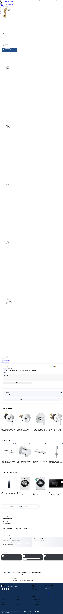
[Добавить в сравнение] (61, 366)
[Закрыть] (1, 3)
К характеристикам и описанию (8, 385)
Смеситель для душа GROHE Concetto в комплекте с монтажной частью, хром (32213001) (23, 430)
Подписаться (14, 578)
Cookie (33, 602)
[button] (3, 418)
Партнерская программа (35, 604)
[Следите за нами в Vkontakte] (4, 589)
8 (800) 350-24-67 (34, 589)
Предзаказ (18, 382)
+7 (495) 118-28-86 (34, 586)
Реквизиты (18, 604)
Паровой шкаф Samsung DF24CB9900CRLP (8, 493)
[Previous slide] (7, 7)
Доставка (18, 594)
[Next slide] (7, 357)
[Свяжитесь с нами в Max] (6, 589)
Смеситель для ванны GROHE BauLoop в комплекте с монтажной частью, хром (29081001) (8, 430)
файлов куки (58, 0)
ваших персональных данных (8, 1)
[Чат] (61, 611)
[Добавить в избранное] (14, 411)
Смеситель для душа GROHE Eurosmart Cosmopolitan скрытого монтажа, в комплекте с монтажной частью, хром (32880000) (40, 430)
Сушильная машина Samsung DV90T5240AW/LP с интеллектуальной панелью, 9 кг (39, 494)
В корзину (9, 498)
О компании (34, 594)
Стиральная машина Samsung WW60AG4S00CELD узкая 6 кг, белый (23, 494)
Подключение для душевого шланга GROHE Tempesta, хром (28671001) (24, 462)
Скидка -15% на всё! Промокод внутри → (7, 4)
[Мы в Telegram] (2, 589)
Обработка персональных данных (37, 599)
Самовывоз (33, 596)
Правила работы (19, 602)
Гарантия (18, 599)
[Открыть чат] (8, 589)
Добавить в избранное (58, 366)
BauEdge (11, 368)
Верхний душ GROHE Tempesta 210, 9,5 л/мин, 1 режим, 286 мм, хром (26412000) (8, 462)
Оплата (18, 596)
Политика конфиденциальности (37, 601)
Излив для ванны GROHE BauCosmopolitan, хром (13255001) (40, 462)
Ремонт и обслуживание (20, 601)
